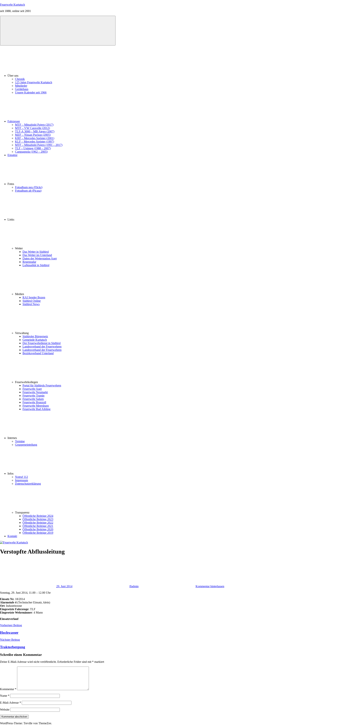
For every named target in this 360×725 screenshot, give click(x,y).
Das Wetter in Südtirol (35, 251)
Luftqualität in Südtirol (35, 265)
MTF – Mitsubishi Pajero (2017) (34, 124)
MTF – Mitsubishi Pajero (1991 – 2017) (38, 144)
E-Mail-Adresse (10, 702)
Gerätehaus (21, 89)
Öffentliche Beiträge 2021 (37, 526)
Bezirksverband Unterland (38, 353)
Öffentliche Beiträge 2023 (37, 519)
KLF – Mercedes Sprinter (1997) (34, 141)
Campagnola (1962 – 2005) (31, 151)
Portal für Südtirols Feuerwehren (41, 385)
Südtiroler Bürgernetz (35, 336)
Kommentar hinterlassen (210, 586)
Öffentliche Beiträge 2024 (37, 515)
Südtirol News (31, 304)
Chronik (20, 79)
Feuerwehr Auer (32, 388)
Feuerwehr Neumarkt (35, 392)
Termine (20, 441)
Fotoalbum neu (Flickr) (28, 187)
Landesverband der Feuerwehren (42, 346)
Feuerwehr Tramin (33, 395)
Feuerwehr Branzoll (34, 402)
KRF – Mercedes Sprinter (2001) (34, 138)
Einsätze (12, 155)
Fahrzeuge (14, 121)
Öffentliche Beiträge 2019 (37, 532)
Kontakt (12, 536)
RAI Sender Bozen (33, 297)
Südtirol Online (31, 300)
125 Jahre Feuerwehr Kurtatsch (33, 82)
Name (4, 695)
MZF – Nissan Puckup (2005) (33, 134)
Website (4, 709)
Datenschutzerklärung (28, 483)
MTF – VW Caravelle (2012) (32, 128)
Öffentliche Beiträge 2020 (37, 529)
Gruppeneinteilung (26, 444)
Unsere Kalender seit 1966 (30, 92)
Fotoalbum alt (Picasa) (28, 190)
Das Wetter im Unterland (37, 255)
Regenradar (29, 261)
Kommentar (8, 689)
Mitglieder (21, 85)
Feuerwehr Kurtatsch (12, 4)
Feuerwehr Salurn (33, 399)
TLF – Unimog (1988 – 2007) (33, 148)
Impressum (21, 480)
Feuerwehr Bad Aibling (36, 409)
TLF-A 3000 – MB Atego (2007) (34, 131)
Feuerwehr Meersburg (35, 405)
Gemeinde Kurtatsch (34, 339)
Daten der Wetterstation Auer (39, 258)
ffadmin (134, 586)
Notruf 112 (21, 476)
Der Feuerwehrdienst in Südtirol (41, 343)
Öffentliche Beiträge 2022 (37, 522)
